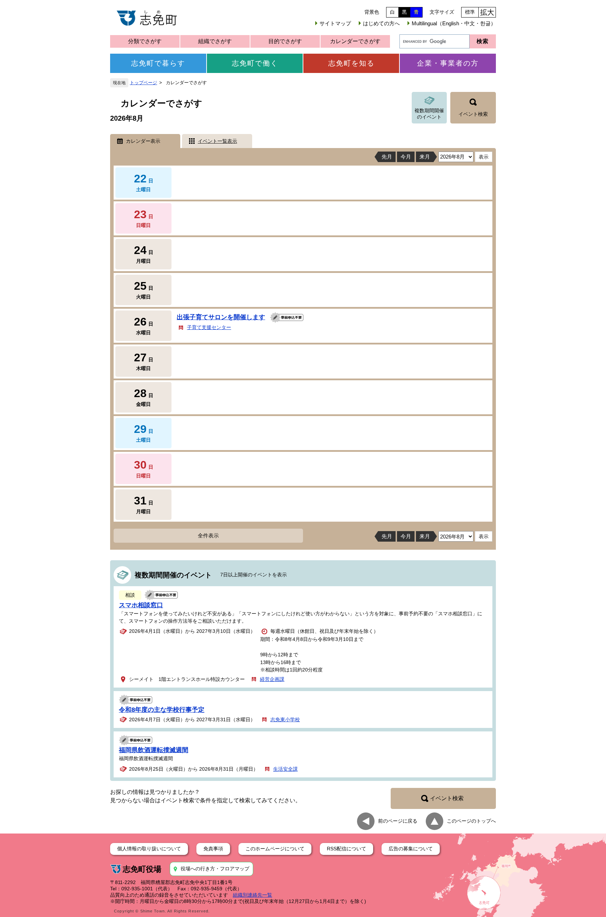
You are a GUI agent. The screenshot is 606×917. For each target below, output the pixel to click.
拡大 (487, 12)
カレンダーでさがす (355, 41)
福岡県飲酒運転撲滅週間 (153, 750)
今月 (405, 157)
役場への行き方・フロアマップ (215, 868)
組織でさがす (215, 41)
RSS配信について (346, 848)
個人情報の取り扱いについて (149, 848)
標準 (470, 12)
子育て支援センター (209, 327)
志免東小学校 (285, 719)
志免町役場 (142, 869)
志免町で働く (255, 63)
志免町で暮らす (158, 63)
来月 (424, 157)
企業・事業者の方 (448, 63)
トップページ (143, 82)
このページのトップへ (471, 821)
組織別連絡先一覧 (252, 895)
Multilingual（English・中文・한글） (454, 23)
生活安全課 (285, 769)
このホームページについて (274, 848)
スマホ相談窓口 (141, 605)
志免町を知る (351, 63)
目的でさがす (285, 41)
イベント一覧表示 (217, 141)
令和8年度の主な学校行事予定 (161, 709)
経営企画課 (272, 679)
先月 (387, 157)
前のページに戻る (397, 821)
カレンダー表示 (143, 141)
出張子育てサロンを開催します (221, 317)
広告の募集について (411, 848)
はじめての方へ (381, 23)
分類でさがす (145, 41)
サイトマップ (335, 23)
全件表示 (208, 535)
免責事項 (213, 848)
